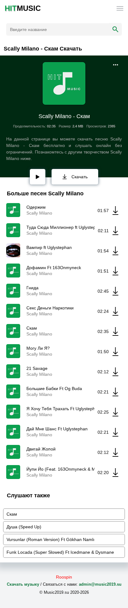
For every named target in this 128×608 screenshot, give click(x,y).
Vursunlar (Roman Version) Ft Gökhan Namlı (50, 539)
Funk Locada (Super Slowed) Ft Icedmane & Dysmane (60, 552)
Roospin (64, 577)
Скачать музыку (23, 584)
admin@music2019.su (100, 584)
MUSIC (23, 8)
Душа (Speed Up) (24, 526)
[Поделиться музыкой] (115, 65)
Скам (12, 514)
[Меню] (120, 8)
